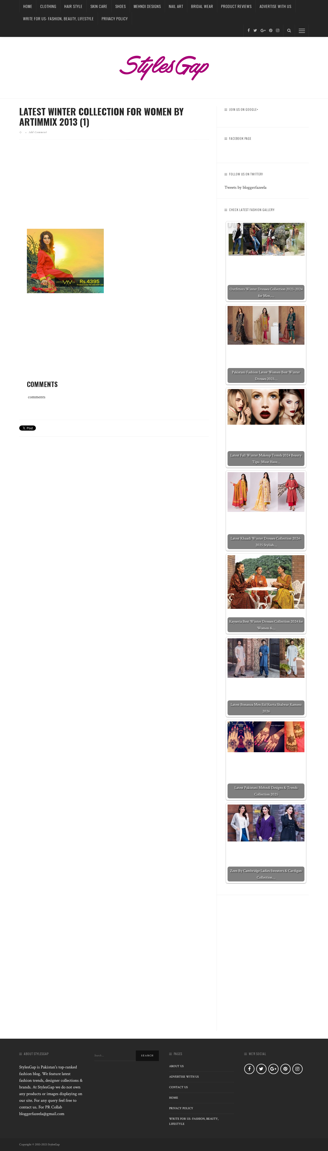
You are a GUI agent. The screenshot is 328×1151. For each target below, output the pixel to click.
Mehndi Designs (147, 6)
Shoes (120, 6)
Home (27, 6)
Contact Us (178, 1087)
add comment (38, 132)
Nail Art (176, 6)
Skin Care (98, 6)
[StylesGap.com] (164, 66)
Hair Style (73, 6)
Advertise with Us (275, 6)
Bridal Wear (202, 6)
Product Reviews (236, 6)
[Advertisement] (114, 188)
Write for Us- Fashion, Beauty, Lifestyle (58, 18)
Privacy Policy (115, 18)
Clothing (48, 6)
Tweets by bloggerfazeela (245, 187)
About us (176, 1066)
